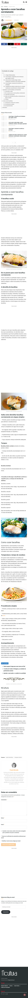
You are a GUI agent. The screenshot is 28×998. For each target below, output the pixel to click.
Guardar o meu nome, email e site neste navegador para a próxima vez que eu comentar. (14, 831)
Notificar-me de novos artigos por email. (11, 841)
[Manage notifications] (24, 995)
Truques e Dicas (12, 6)
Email (3, 824)
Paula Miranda (9, 20)
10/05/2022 (16, 20)
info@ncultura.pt (11, 980)
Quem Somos (16, 985)
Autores (10, 985)
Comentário (4, 799)
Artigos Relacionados (10, 75)
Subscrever (5, 912)
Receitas (6, 6)
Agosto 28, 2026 (12, 119)
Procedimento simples (9, 104)
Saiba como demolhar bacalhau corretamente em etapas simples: (15, 97)
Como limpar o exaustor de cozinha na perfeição (14, 84)
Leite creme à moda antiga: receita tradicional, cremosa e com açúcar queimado (15, 80)
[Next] (15, 143)
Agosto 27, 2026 (12, 131)
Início (2, 6)
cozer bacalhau (9, 757)
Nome (3, 818)
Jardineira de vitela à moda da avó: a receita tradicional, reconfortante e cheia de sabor (15, 87)
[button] (14, 31)
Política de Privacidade (5, 987)
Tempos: (7, 99)
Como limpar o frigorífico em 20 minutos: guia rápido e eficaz (15, 77)
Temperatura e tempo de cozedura (12, 102)
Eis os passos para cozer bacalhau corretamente (15, 93)
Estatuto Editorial (4, 985)
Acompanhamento (9, 105)
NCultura (5, 107)
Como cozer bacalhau (8, 101)
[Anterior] (13, 143)
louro (4, 615)
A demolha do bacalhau (10, 94)
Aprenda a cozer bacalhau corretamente (12, 89)
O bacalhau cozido (9, 91)
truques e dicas (18, 757)
